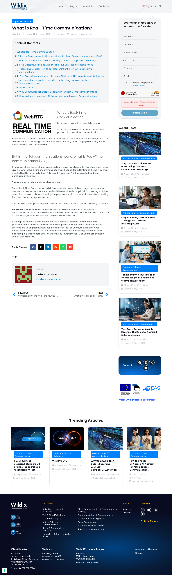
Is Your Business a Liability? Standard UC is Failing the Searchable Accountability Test (27, 465)
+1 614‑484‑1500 (56, 559)
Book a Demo (140, 112)
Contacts (103, 6)
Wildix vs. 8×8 (59, 460)
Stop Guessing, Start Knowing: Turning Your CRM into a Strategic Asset (138, 220)
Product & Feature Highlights (62, 454)
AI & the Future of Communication (139, 158)
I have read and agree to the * (141, 84)
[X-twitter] (156, 510)
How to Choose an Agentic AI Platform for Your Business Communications (142, 465)
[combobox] (124, 60)
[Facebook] (143, 510)
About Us (88, 6)
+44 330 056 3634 (26, 568)
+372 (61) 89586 (90, 562)
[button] (33, 247)
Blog (71, 6)
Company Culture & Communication (132, 268)
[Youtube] (143, 514)
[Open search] (159, 6)
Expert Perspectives (22, 21)
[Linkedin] (149, 510)
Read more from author (48, 279)
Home (61, 6)
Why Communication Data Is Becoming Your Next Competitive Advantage (136, 166)
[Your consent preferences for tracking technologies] (4, 570)
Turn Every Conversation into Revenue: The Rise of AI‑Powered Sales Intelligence (139, 332)
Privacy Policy (139, 85)
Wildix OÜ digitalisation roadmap (137, 399)
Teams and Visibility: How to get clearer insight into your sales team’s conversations (139, 277)
